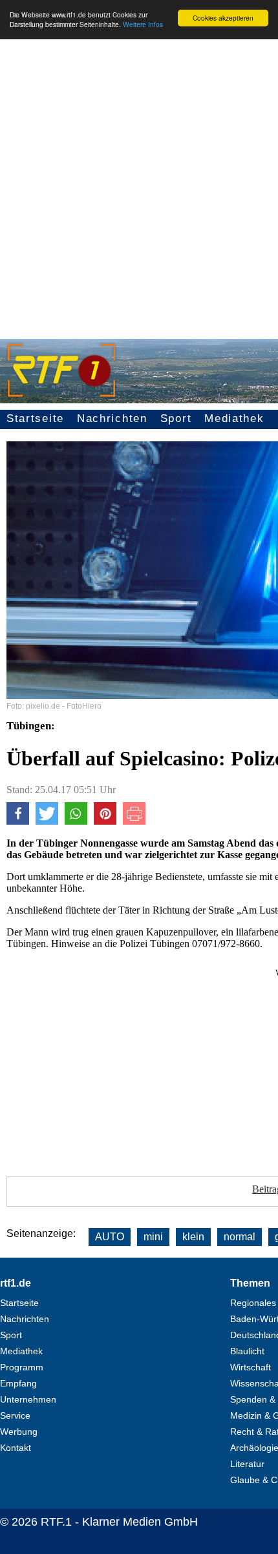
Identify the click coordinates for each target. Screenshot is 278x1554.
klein (193, 1236)
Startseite (35, 418)
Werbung (18, 1431)
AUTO (109, 1236)
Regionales (253, 1303)
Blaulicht (247, 1351)
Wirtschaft (250, 1367)
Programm (21, 1367)
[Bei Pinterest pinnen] (105, 821)
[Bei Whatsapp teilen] (76, 821)
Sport (176, 418)
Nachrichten (112, 418)
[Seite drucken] (134, 821)
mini (153, 1236)
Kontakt (15, 1448)
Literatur (247, 1464)
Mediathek (234, 418)
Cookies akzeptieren (223, 18)
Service (15, 1415)
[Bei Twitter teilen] (47, 821)
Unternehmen (28, 1399)
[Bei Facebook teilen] (17, 821)
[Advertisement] (139, 187)
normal (239, 1236)
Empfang (18, 1383)
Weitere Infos (143, 24)
